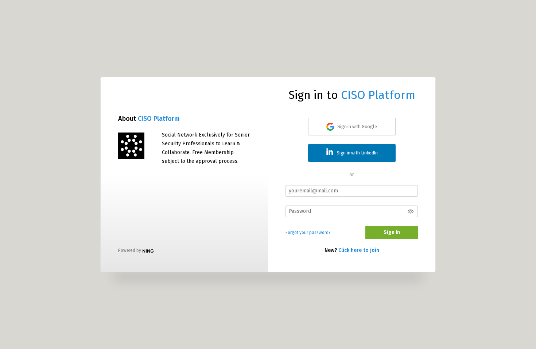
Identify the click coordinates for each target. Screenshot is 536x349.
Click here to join (358, 250)
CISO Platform (159, 119)
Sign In (392, 232)
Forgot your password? (308, 232)
